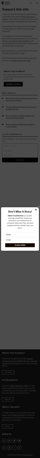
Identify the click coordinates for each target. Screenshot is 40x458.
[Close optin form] (36, 210)
